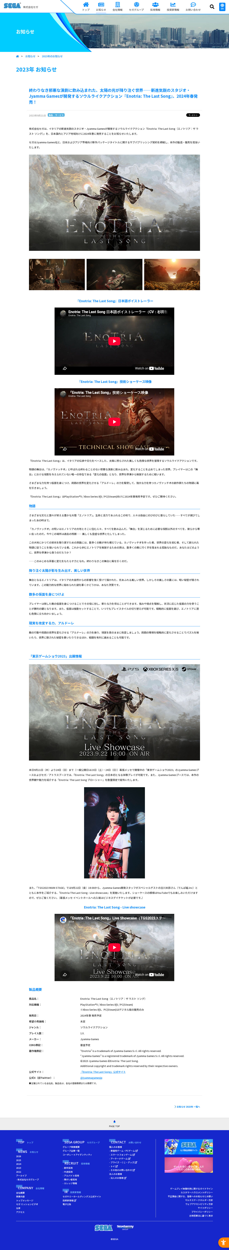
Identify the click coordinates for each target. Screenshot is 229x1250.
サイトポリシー (205, 1207)
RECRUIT (77, 1163)
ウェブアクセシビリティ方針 (199, 1203)
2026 (18, 1156)
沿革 (18, 1208)
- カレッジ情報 (70, 1183)
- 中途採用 (68, 1171)
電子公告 (67, 1204)
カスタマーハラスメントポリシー (197, 1192)
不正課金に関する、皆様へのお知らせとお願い (190, 1196)
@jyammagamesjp (91, 1078)
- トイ (112, 1166)
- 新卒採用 (68, 1167)
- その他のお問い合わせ (121, 1169)
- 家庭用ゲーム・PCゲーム (122, 1150)
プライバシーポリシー (202, 1211)
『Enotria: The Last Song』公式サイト (103, 1072)
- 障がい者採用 (70, 1179)
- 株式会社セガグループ (27, 1179)
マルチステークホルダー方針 (199, 1200)
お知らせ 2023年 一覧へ (188, 1106)
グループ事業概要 (71, 1146)
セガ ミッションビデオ (27, 1204)
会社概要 (20, 1192)
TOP (25, 1142)
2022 (18, 1171)
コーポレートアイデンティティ (77, 1154)
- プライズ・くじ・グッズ (122, 1162)
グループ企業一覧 (71, 1150)
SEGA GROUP (82, 1142)
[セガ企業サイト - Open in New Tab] (104, 1228)
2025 (18, 1160)
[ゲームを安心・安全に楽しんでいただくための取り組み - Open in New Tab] (189, 1166)
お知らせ (30, 56)
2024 (18, 1163)
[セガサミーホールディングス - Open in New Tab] (125, 1228)
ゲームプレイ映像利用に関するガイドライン (191, 1188)
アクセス (20, 1212)
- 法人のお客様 (116, 1177)
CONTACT (126, 1142)
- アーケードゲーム (118, 1158)
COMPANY (31, 1187)
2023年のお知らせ (52, 56)
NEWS (28, 1151)
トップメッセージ (24, 1200)
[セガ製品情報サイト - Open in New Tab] (189, 1147)
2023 (18, 1167)
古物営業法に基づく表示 (201, 1215)
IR (72, 1191)
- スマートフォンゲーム (121, 1154)
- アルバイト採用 (71, 1175)
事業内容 (20, 1196)
